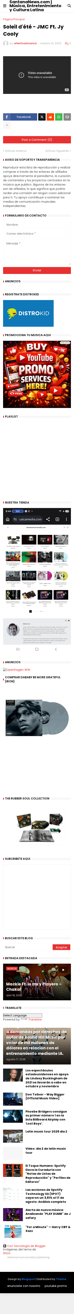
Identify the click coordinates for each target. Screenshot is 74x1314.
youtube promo (55, 1286)
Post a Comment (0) (37, 140)
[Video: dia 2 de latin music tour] (13, 1153)
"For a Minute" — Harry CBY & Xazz (48, 1229)
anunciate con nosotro (23, 1286)
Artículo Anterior (16, 151)
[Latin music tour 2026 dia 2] (13, 1136)
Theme (61, 1279)
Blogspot (28, 1279)
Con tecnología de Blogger (26, 1246)
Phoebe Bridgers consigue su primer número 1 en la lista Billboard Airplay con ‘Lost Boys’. (46, 1118)
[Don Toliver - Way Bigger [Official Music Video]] (13, 1099)
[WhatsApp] (58, 117)
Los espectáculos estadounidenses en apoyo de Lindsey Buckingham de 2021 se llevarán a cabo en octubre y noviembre (47, 1078)
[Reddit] (50, 117)
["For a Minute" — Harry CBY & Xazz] (13, 1231)
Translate (35, 1019)
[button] (4, 6)
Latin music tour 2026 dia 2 (46, 1132)
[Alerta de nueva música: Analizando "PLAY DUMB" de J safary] (13, 1214)
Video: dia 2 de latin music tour (45, 1151)
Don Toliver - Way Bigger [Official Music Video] (45, 1097)
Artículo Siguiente (57, 151)
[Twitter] (42, 117)
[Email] (67, 117)
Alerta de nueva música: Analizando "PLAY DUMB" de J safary (48, 1214)
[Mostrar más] (6, 125)
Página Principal (14, 19)
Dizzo (6, 1253)
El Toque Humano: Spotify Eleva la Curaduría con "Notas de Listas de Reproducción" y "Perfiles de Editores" (48, 1174)
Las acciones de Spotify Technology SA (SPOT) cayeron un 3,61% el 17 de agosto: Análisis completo (45, 1196)
